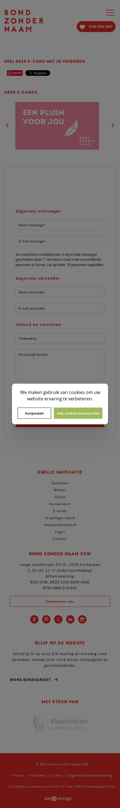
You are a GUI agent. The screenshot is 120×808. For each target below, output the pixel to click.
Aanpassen (34, 413)
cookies (77, 392)
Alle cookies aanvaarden (78, 413)
